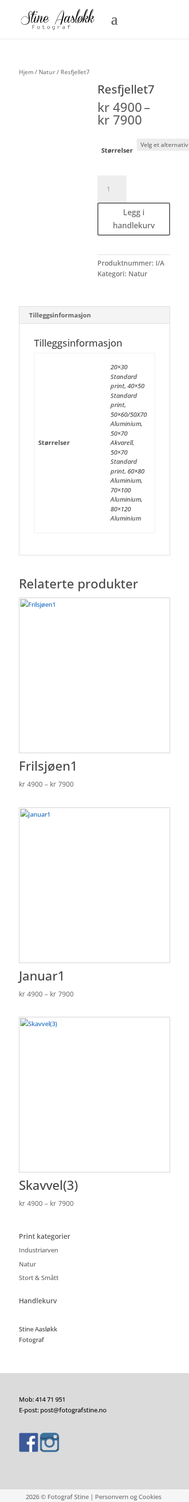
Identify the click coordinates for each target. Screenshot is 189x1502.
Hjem (26, 72)
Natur (47, 72)
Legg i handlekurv (134, 219)
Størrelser (117, 150)
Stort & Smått (39, 1277)
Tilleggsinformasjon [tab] (60, 315)
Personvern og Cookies (128, 1496)
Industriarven (38, 1250)
